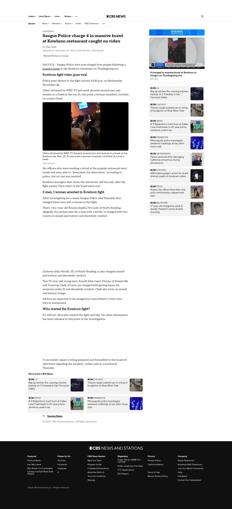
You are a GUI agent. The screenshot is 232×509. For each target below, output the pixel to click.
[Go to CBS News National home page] (116, 16)
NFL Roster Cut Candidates (40, 468)
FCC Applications (126, 470)
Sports (68, 23)
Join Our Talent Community (190, 468)
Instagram (62, 468)
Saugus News (54, 416)
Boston (31, 23)
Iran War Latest (34, 464)
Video (78, 23)
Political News (34, 460)
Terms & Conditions (97, 476)
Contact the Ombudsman (189, 480)
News (45, 23)
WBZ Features (91, 23)
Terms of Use (154, 472)
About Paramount (186, 460)
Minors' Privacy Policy (158, 476)
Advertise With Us (96, 472)
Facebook (62, 464)
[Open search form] (202, 16)
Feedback (182, 476)
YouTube (61, 460)
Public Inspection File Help (130, 466)
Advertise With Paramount (190, 464)
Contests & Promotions (98, 468)
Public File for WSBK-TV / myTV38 (129, 461)
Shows (67, 16)
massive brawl (51, 69)
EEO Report (123, 474)
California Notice (155, 464)
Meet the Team (95, 460)
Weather (56, 23)
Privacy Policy (154, 460)
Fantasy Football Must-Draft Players (40, 473)
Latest (31, 16)
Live (57, 16)
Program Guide (95, 464)
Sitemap (91, 480)
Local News (44, 16)
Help (180, 472)
